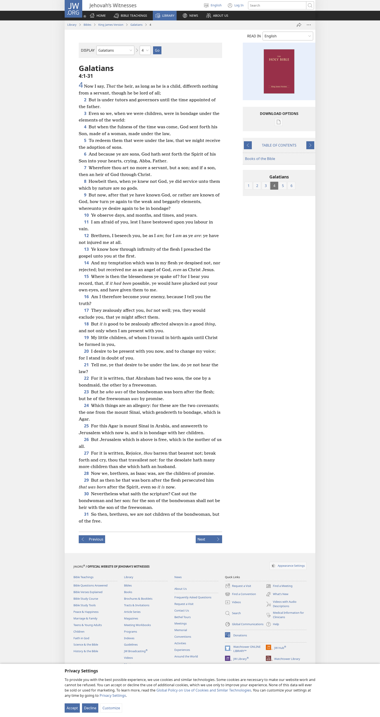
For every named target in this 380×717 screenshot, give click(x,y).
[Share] (299, 24)
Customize (111, 708)
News (178, 577)
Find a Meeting (279, 586)
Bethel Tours (182, 617)
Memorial (180, 630)
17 (86, 310)
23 (86, 392)
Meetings (180, 623)
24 (86, 405)
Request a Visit (184, 604)
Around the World (186, 656)
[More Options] (309, 24)
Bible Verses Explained (87, 592)
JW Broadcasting (136, 651)
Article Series (132, 612)
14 (86, 263)
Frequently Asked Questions (192, 597)
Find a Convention (240, 594)
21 (86, 365)
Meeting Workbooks (137, 625)
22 (86, 378)
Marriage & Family (85, 618)
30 (86, 494)
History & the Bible (85, 651)
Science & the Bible (85, 644)
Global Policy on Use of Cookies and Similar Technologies (203, 690)
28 (86, 473)
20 (86, 351)
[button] (130, 15)
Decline (90, 708)
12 (86, 235)
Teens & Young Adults (87, 625)
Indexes (129, 638)
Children (78, 632)
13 (86, 249)
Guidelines (131, 644)
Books (128, 592)
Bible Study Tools (84, 605)
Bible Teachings (83, 577)
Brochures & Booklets (138, 599)
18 (86, 324)
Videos (128, 658)
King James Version (110, 25)
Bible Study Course (85, 599)
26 (86, 439)
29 (86, 480)
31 (86, 514)
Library (72, 25)
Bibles (87, 25)
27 (86, 453)
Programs (130, 632)
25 (86, 426)
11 (86, 222)
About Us (180, 589)
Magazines (131, 618)
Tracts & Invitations (136, 605)
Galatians (136, 25)
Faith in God (81, 638)
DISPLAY (88, 50)
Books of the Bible (260, 158)
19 (86, 337)
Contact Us (181, 610)
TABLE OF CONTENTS (279, 145)
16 (86, 296)
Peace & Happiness (86, 612)
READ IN (254, 36)
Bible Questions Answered (90, 585)
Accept (72, 708)
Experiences (182, 650)
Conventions (182, 637)
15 (86, 276)
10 (86, 215)
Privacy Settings (113, 695)
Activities (180, 643)
